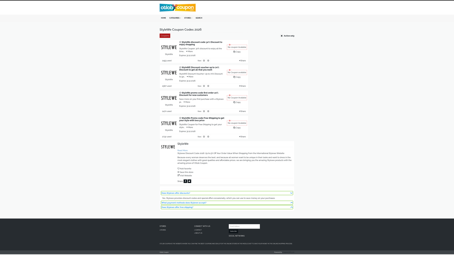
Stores (187, 18)
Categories (174, 18)
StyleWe (169, 54)
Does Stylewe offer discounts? (176, 193)
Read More (182, 150)
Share (243, 60)
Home (163, 18)
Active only (289, 36)
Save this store (186, 172)
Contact (198, 230)
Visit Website (186, 175)
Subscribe (233, 231)
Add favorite (185, 168)
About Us (198, 233)
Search (199, 18)
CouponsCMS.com (288, 252)
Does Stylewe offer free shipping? (177, 207)
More (190, 51)
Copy (238, 52)
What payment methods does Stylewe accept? (184, 203)
